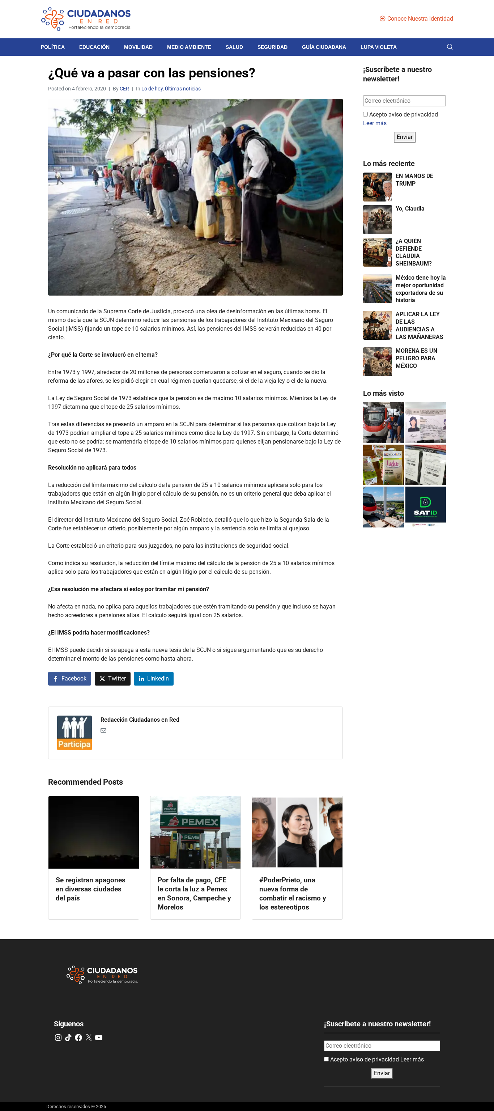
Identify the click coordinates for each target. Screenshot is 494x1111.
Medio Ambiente (189, 47)
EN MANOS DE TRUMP (414, 180)
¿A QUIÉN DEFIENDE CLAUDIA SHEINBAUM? (414, 252)
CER (124, 89)
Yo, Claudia (410, 208)
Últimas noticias (183, 89)
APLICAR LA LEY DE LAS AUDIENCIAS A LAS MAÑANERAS (419, 325)
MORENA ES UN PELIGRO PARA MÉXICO (416, 358)
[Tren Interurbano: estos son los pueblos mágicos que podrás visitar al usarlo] (383, 507)
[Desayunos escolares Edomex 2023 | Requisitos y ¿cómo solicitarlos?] (383, 465)
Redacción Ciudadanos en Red (140, 719)
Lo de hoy (152, 89)
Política (53, 47)
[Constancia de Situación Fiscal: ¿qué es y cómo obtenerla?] (425, 507)
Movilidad (138, 47)
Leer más (375, 123)
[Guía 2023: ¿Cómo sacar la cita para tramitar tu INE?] (425, 422)
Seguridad (272, 47)
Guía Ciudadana (324, 47)
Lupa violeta (379, 47)
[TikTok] (68, 1037)
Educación (94, 47)
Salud (234, 47)
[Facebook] (78, 1037)
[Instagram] (58, 1037)
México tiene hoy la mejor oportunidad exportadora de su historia (421, 289)
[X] (88, 1037)
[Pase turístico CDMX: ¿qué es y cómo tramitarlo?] (425, 465)
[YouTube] (98, 1037)
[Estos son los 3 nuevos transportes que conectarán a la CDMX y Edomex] (383, 422)
